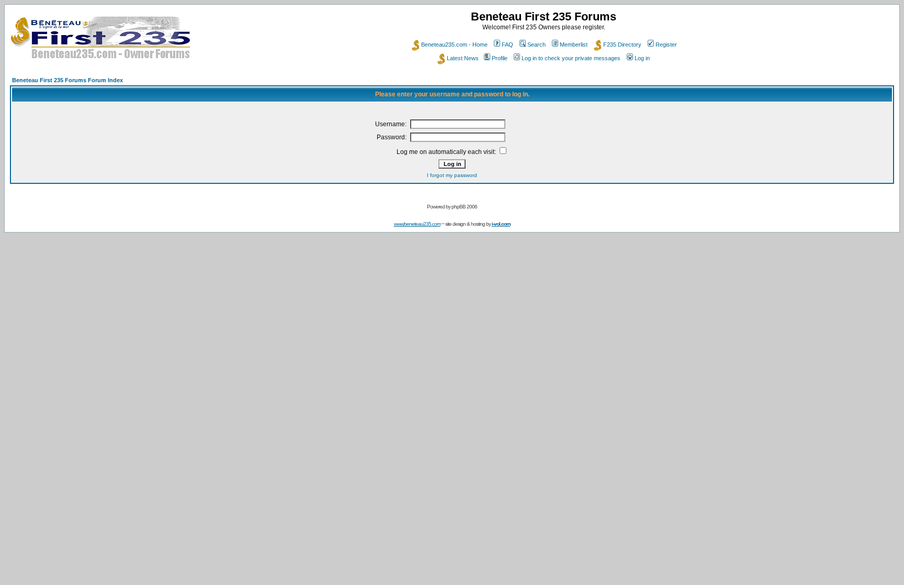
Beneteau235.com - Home (454, 44)
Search (536, 44)
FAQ (507, 44)
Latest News (463, 58)
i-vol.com (501, 224)
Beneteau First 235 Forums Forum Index (67, 80)
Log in (642, 58)
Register (666, 44)
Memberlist (573, 44)
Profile (499, 58)
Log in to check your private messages (571, 58)
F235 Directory (622, 44)
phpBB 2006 (464, 206)
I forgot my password (452, 175)
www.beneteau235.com (417, 224)
